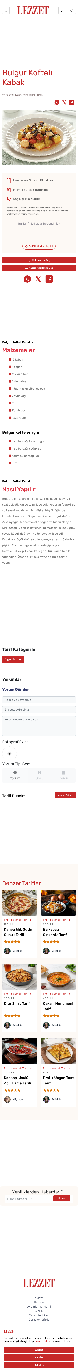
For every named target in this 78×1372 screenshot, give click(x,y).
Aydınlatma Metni (39, 1306)
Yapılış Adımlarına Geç (41, 267)
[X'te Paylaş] (64, 102)
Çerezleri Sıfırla (39, 1319)
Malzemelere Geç (41, 260)
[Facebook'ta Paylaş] (71, 102)
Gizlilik (39, 1311)
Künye (39, 1298)
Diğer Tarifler (13, 659)
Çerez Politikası (39, 1315)
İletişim (39, 1302)
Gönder (61, 1198)
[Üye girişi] (62, 10)
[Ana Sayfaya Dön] (39, 1282)
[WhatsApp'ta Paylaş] (57, 102)
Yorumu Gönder (65, 795)
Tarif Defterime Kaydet (40, 246)
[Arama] (72, 10)
